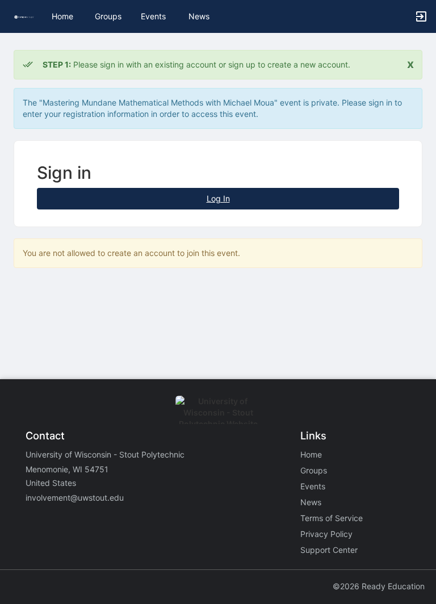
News (198, 16)
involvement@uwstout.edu (75, 497)
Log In (218, 198)
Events (153, 16)
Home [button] (62, 16)
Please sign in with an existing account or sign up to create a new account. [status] (196, 64)
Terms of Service (331, 518)
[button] (24, 16)
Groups (108, 16)
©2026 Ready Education (379, 586)
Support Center (329, 550)
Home (311, 454)
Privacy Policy (326, 534)
